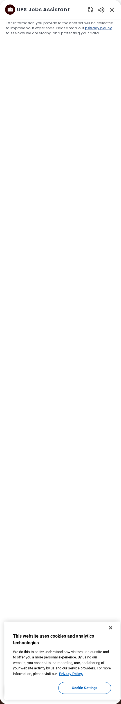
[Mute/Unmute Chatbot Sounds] (101, 9)
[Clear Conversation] (90, 9)
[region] (60, 349)
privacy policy (98, 28)
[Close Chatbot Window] (112, 10)
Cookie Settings (85, 688)
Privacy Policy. (71, 674)
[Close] (110, 628)
